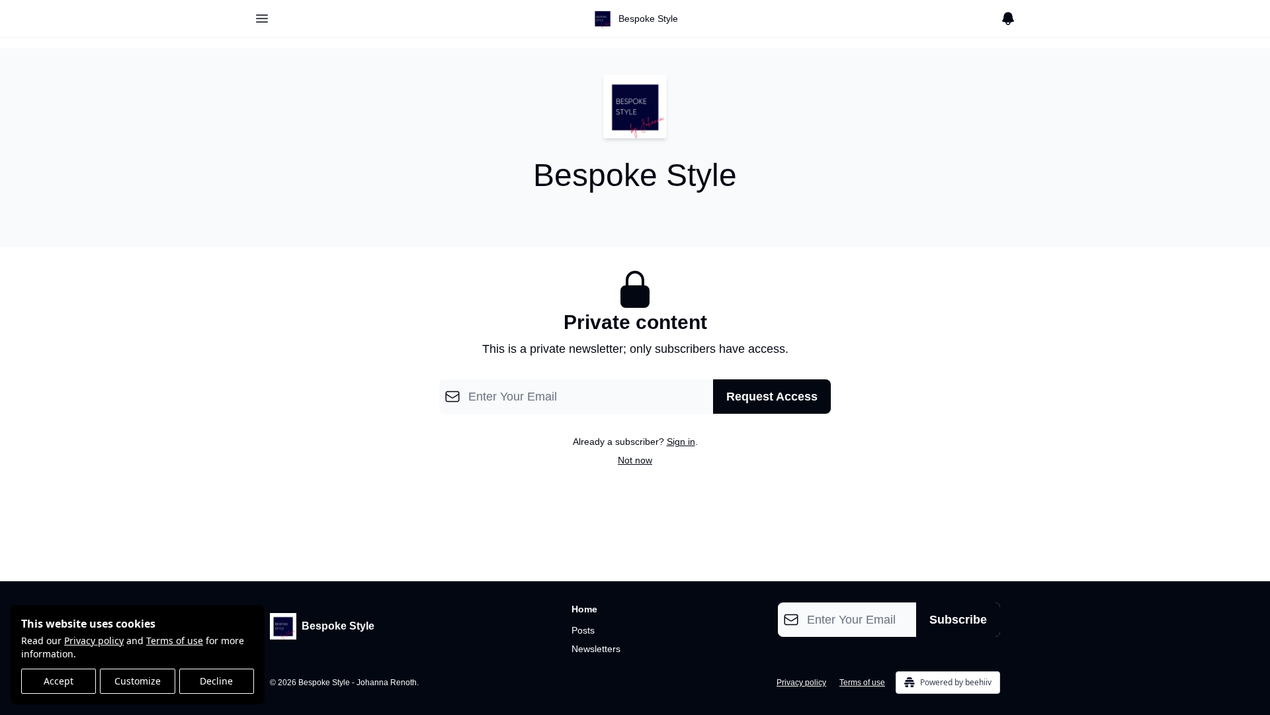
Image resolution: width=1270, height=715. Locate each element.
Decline (216, 681)
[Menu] (262, 16)
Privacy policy (94, 640)
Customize (137, 681)
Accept (58, 681)
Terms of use (174, 640)
